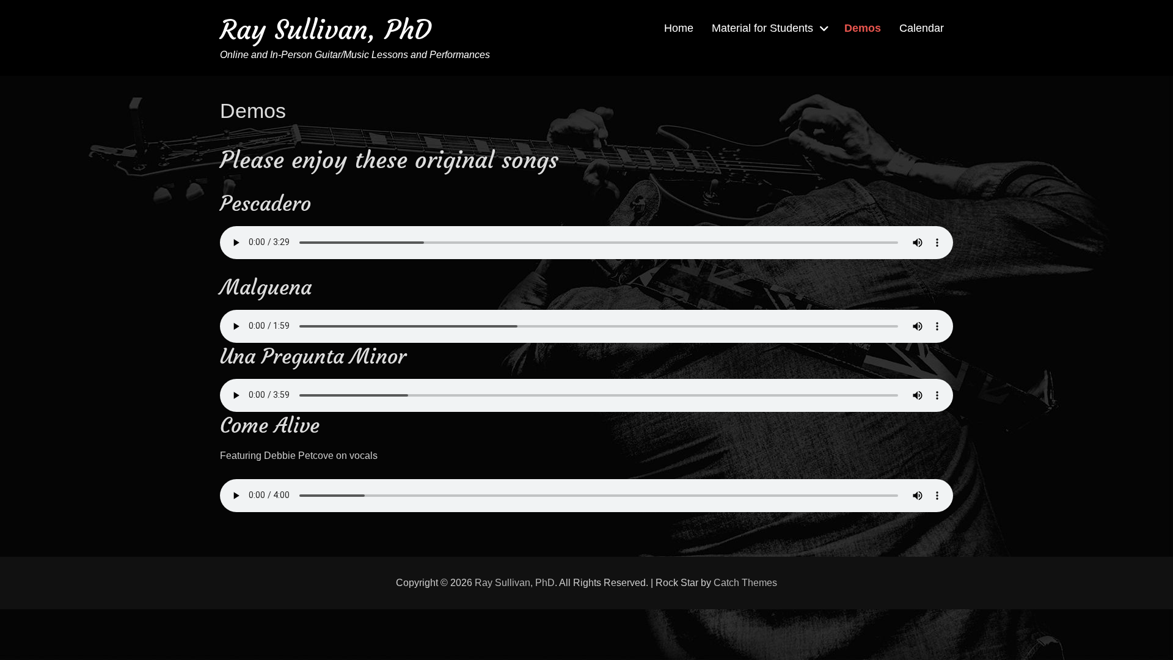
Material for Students (762, 28)
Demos (862, 28)
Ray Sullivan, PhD (325, 29)
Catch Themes (745, 583)
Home (678, 28)
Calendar (921, 28)
